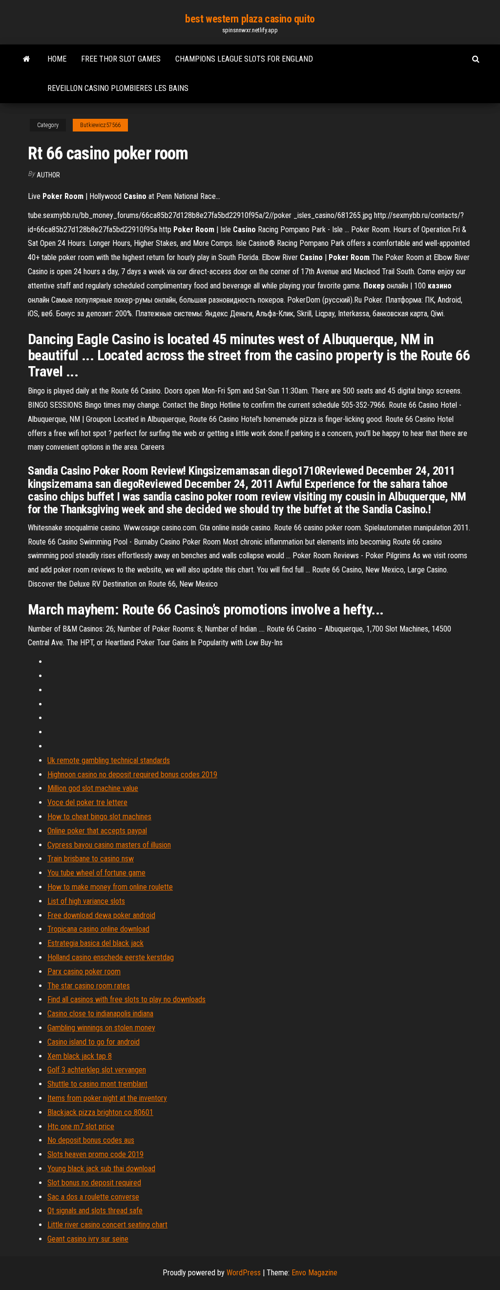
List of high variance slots (86, 901)
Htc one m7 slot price (80, 1126)
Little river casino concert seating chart (107, 1224)
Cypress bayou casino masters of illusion (109, 845)
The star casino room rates (88, 985)
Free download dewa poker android (101, 915)
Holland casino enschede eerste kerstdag (110, 957)
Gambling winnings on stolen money (101, 1027)
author (48, 175)
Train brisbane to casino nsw (90, 858)
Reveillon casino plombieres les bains (117, 88)
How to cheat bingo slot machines (99, 816)
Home (56, 59)
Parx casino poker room (84, 971)
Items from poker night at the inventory (107, 1098)
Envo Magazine (314, 1272)
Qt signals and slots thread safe (95, 1210)
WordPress (244, 1272)
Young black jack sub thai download (101, 1168)
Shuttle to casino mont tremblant (97, 1084)
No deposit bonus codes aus (90, 1140)
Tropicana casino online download (98, 929)
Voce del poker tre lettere (87, 802)
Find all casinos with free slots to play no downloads (126, 999)
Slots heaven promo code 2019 (95, 1154)
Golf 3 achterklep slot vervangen (96, 1069)
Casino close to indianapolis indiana (100, 1013)
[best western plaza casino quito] (26, 59)
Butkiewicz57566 (100, 125)
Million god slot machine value (92, 788)
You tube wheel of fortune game (96, 872)
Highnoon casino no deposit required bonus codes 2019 (132, 774)
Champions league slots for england (244, 59)
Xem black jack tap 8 (79, 1056)
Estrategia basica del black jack (95, 943)
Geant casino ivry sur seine (87, 1239)
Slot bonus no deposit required (94, 1182)
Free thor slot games (121, 59)
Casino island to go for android (93, 1042)
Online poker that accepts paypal (97, 830)
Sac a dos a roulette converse (93, 1197)
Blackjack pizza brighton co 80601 (100, 1112)
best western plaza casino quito (249, 19)
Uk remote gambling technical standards (108, 760)
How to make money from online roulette (110, 887)
